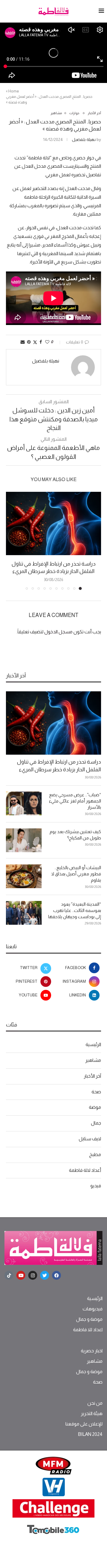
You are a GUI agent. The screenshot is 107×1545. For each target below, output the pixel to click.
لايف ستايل (90, 1138)
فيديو (95, 1185)
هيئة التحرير (92, 1413)
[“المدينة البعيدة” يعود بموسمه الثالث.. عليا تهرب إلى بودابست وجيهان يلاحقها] (24, 913)
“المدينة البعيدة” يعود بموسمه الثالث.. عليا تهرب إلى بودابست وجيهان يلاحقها (74, 910)
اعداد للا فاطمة (88, 1329)
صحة (96, 1091)
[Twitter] (44, 1275)
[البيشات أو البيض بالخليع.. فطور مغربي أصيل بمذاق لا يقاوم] (24, 876)
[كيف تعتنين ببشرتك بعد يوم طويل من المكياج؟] (24, 840)
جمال (96, 1122)
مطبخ (95, 1154)
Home (13, 91)
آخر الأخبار (92, 1075)
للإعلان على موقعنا (84, 1424)
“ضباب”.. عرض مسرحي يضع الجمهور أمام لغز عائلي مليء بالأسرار (75, 801)
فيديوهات (93, 1309)
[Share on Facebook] (41, 342)
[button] (11, 541)
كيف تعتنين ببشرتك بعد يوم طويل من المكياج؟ (75, 834)
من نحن (95, 1403)
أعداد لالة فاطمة (85, 1170)
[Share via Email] (23, 342)
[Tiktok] (8, 1275)
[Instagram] (32, 1275)
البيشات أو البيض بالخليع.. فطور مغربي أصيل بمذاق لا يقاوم (76, 874)
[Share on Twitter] (35, 342)
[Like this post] (47, 342)
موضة (95, 1107)
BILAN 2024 (90, 1434)
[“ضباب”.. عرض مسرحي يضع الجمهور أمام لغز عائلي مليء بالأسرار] (24, 803)
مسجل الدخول (58, 631)
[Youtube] (20, 1275)
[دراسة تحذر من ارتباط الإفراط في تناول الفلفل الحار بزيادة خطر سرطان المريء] (53, 523)
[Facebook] (56, 1275)
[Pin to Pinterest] (29, 342)
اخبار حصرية (92, 1350)
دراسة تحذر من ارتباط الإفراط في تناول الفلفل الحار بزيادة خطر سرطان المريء (59, 765)
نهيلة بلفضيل (84, 139)
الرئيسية (93, 1044)
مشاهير (93, 1060)
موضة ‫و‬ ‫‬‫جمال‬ (89, 1319)
